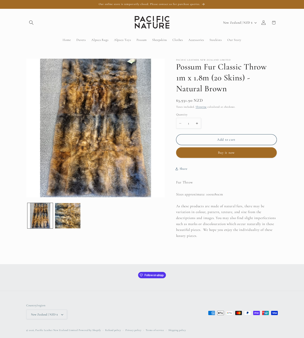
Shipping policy (177, 330)
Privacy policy (133, 330)
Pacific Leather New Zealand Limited (56, 330)
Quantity (182, 114)
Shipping (201, 106)
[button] (31, 23)
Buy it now (226, 153)
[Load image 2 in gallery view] (67, 215)
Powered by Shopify (90, 330)
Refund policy (113, 330)
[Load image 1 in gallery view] (40, 215)
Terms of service (155, 330)
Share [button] (183, 169)
